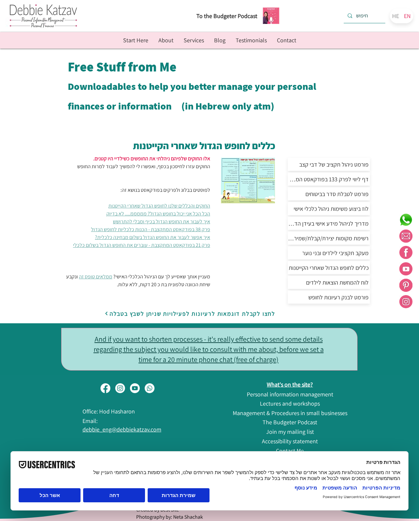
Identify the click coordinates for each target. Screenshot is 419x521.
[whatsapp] (405, 219)
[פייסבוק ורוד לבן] (405, 252)
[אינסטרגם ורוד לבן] (405, 301)
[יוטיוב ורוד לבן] (405, 268)
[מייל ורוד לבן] (405, 236)
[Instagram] (120, 388)
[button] (193, 40)
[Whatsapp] (150, 388)
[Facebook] (105, 388)
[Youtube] (135, 388)
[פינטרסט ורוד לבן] (405, 285)
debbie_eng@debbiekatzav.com (121, 429)
